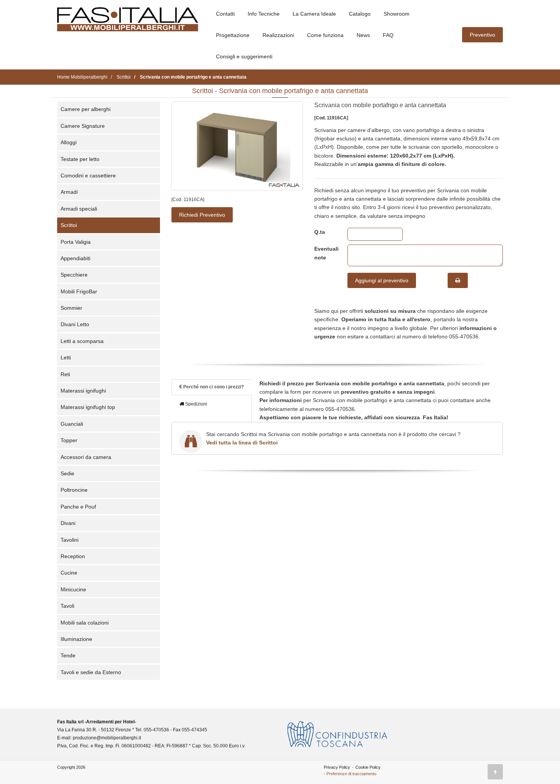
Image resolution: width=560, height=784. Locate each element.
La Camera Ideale (314, 14)
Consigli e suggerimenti (244, 56)
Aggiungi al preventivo (381, 280)
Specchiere (74, 275)
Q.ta (319, 232)
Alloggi (69, 142)
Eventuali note (325, 253)
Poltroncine (74, 490)
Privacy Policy (337, 767)
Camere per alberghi (85, 109)
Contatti (225, 14)
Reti (65, 374)
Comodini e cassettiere (88, 175)
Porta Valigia (76, 242)
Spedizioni (195, 404)
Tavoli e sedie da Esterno (91, 672)
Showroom (397, 14)
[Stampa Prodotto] (458, 280)
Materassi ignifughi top (88, 407)
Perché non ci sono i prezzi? (213, 387)
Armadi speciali (79, 209)
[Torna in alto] (495, 771)
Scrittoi (69, 225)
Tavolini (69, 540)
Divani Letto (75, 324)
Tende (68, 655)
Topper (69, 440)
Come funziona (325, 35)
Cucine (69, 573)
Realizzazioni (278, 35)
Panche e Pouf (78, 507)
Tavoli (67, 606)
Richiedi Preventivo (202, 215)
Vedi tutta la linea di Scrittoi (242, 442)
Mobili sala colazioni (85, 623)
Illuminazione (76, 639)
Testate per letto (80, 159)
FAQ (388, 35)
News (363, 35)
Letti (66, 357)
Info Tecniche (264, 14)
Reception (73, 556)
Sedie (67, 473)
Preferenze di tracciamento (351, 773)
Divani (68, 523)
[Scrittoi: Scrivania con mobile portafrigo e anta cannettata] (237, 145)
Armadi (69, 192)
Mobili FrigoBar (79, 291)
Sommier (71, 308)
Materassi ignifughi (83, 391)
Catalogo (360, 14)
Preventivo (482, 35)
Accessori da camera (86, 457)
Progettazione (233, 35)
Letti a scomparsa (82, 341)
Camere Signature (83, 126)
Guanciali (72, 424)
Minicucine (73, 589)
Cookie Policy (368, 767)
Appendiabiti (75, 258)
